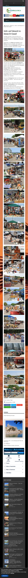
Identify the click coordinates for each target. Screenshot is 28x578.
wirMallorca (8, 443)
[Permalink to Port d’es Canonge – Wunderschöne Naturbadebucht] (6, 536)
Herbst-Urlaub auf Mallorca (15, 565)
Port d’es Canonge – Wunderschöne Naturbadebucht (16, 533)
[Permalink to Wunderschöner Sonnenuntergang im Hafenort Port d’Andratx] (6, 520)
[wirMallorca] (14, 12)
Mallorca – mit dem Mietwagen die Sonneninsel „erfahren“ (16, 500)
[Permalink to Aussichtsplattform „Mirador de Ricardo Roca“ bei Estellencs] (6, 515)
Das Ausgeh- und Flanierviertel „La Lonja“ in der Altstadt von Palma (16, 555)
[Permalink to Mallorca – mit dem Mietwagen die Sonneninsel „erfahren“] (6, 502)
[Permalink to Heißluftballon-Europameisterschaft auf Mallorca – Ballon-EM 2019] (6, 563)
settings (12, 573)
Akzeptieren (5, 575)
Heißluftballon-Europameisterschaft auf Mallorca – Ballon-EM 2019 (15, 561)
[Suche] (23, 1)
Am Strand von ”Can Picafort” (15, 528)
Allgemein (12, 25)
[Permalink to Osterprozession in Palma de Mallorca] (6, 526)
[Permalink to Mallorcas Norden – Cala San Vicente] (6, 486)
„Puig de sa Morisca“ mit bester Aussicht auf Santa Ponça (16, 495)
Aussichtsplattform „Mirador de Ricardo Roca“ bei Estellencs (16, 513)
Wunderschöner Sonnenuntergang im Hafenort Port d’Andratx (15, 518)
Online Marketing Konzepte (9, 415)
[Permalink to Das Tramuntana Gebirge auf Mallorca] (6, 507)
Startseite (7, 25)
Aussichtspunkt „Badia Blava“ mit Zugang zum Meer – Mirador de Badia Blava (16, 489)
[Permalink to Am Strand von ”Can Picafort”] (6, 531)
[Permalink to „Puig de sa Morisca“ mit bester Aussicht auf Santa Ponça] (6, 497)
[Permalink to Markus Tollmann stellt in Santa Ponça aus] (6, 552)
